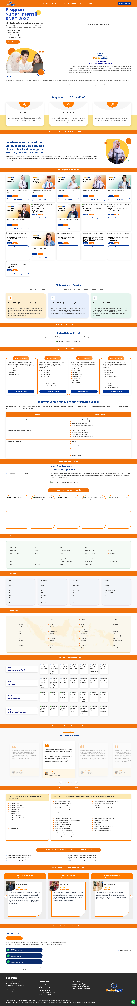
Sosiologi (12, 559)
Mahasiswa (44, 583)
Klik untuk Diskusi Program (14, 938)
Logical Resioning (64, 559)
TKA (10, 588)
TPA (61, 547)
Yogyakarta (115, 647)
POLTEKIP (107, 583)
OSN (10, 590)
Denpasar (21, 640)
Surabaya (115, 633)
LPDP (42, 588)
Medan (83, 622)
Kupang (52, 629)
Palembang (84, 633)
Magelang (52, 636)
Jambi (51, 619)
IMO (10, 593)
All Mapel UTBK (113, 561)
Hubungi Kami (88, 3)
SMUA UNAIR (76, 585)
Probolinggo (84, 647)
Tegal (114, 645)
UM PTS (107, 585)
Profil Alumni (73, 3)
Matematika (13, 545)
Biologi (36, 550)
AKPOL (74, 597)
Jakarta (20, 647)
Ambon (20, 619)
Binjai (20, 631)
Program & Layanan (57, 3)
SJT (110, 547)
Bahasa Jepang (88, 561)
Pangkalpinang (84, 638)
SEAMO (11, 597)
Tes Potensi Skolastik (65, 550)
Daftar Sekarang (13, 42)
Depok (20, 643)
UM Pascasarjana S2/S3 (111, 590)
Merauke (83, 624)
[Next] (76, 782)
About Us (48, 3)
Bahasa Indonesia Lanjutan (16, 556)
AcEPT (111, 545)
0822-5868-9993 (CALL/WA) (81, 986)
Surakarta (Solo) (117, 636)
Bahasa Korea (88, 564)
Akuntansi (37, 564)
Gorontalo (21, 645)
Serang (114, 626)
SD (10, 580)
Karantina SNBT (109, 593)
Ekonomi (37, 556)
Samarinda (115, 622)
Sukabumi (115, 631)
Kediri (51, 624)
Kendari (52, 626)
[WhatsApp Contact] (133, 1002)
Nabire (82, 626)
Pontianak (83, 645)
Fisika (36, 545)
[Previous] (60, 782)
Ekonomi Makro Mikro (90, 550)
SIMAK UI (43, 585)
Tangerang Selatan (117, 640)
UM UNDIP (75, 580)
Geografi (112, 559)
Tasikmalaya (116, 643)
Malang (52, 640)
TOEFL (61, 553)
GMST (61, 564)
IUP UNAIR (75, 588)
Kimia (36, 547)
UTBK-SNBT (12, 600)
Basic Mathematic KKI (90, 553)
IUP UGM (43, 593)
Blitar (20, 633)
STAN (74, 593)
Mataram (83, 619)
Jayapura (52, 622)
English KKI (87, 556)
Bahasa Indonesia (14, 547)
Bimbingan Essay (114, 553)
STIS (74, 595)
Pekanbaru (83, 640)
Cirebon (20, 638)
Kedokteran (44, 580)
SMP (10, 583)
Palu (82, 636)
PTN (106, 595)
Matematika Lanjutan (15, 553)
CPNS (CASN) (76, 590)
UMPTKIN (43, 602)
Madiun (52, 633)
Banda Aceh (22, 622)
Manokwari (53, 647)
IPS (60, 545)
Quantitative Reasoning (66, 561)
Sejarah (37, 553)
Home (42, 3)
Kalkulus (87, 545)
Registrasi (80, 3)
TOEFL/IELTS (108, 588)
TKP (36, 561)
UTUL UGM (43, 595)
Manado (52, 645)
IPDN (74, 602)
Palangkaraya (84, 631)
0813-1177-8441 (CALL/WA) (80, 984)
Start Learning (18, 199)
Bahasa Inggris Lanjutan (115, 556)
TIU (11, 561)
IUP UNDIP (75, 583)
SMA (10, 585)
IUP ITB (43, 597)
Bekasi (20, 626)
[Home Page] (10, 3)
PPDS (42, 590)
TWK (36, 559)
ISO (10, 595)
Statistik (87, 547)
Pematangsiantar (85, 643)
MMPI (111, 550)
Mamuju (52, 643)
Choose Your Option (21, 391)
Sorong (114, 629)
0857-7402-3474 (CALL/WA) (81, 988)
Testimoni (66, 3)
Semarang (115, 624)
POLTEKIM (107, 580)
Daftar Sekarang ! (125, 3)
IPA (11, 564)
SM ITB (43, 600)
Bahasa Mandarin (89, 559)
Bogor (20, 636)
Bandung (21, 624)
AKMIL (74, 600)
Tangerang (115, 638)
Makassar (52, 638)
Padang (83, 629)
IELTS (61, 556)
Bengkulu (21, 629)
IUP (10, 602)
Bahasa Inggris (13, 550)
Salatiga (115, 619)
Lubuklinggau (53, 631)
